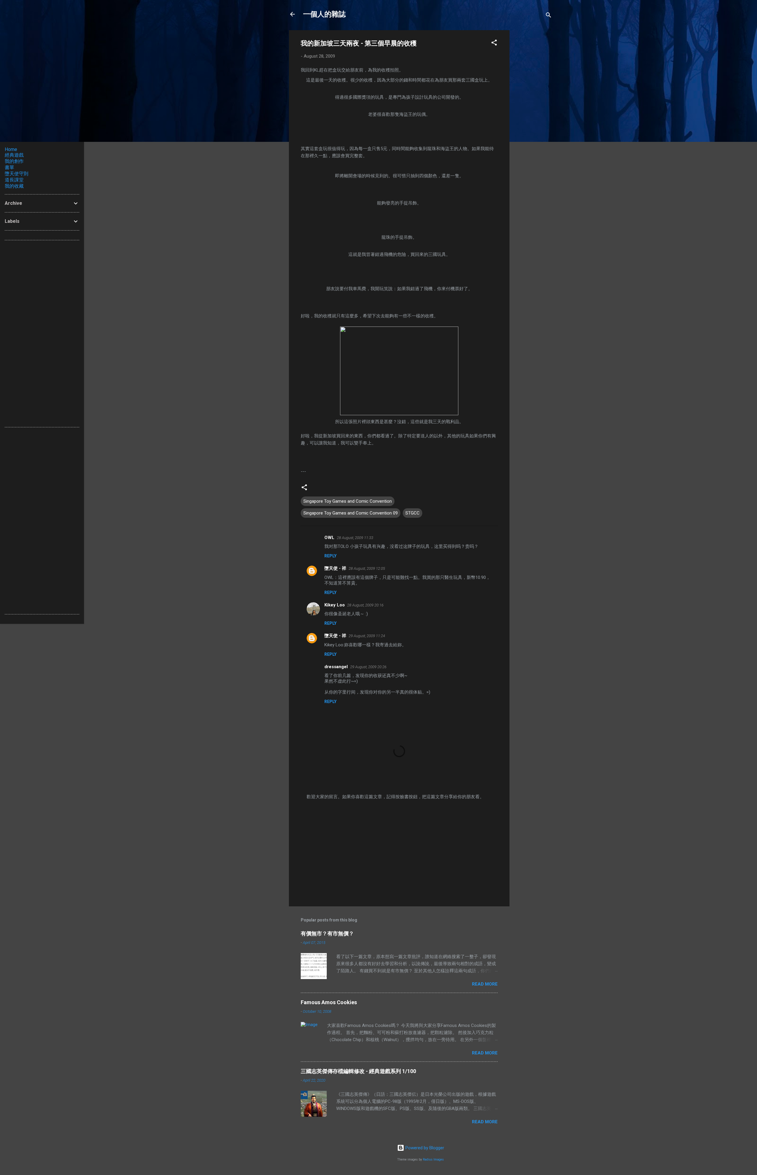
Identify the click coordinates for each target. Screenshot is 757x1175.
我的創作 (14, 161)
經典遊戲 (14, 155)
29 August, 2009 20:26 (368, 667)
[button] (494, 43)
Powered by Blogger (424, 1147)
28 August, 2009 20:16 (365, 605)
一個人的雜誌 (324, 14)
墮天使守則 (16, 173)
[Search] (548, 16)
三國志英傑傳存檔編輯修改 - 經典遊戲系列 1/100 (358, 1071)
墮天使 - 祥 (335, 568)
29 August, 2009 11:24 (367, 636)
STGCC (412, 513)
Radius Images (433, 1159)
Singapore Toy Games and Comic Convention (347, 501)
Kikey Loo (334, 605)
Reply (330, 556)
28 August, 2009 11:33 (355, 537)
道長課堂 (14, 180)
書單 (9, 167)
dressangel (336, 666)
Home (11, 149)
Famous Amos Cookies (329, 1002)
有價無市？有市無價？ (327, 933)
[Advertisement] (533, 118)
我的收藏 (14, 186)
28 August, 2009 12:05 (367, 568)
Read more (485, 984)
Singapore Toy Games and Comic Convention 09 (350, 513)
